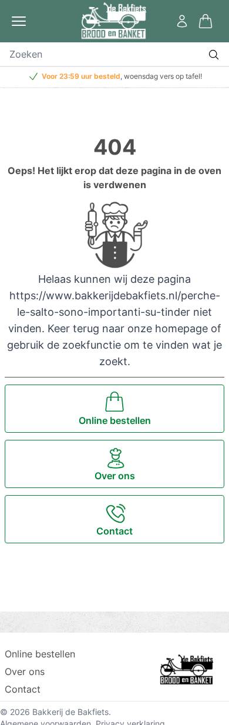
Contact (23, 689)
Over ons (25, 671)
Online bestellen (40, 654)
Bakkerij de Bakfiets (70, 712)
